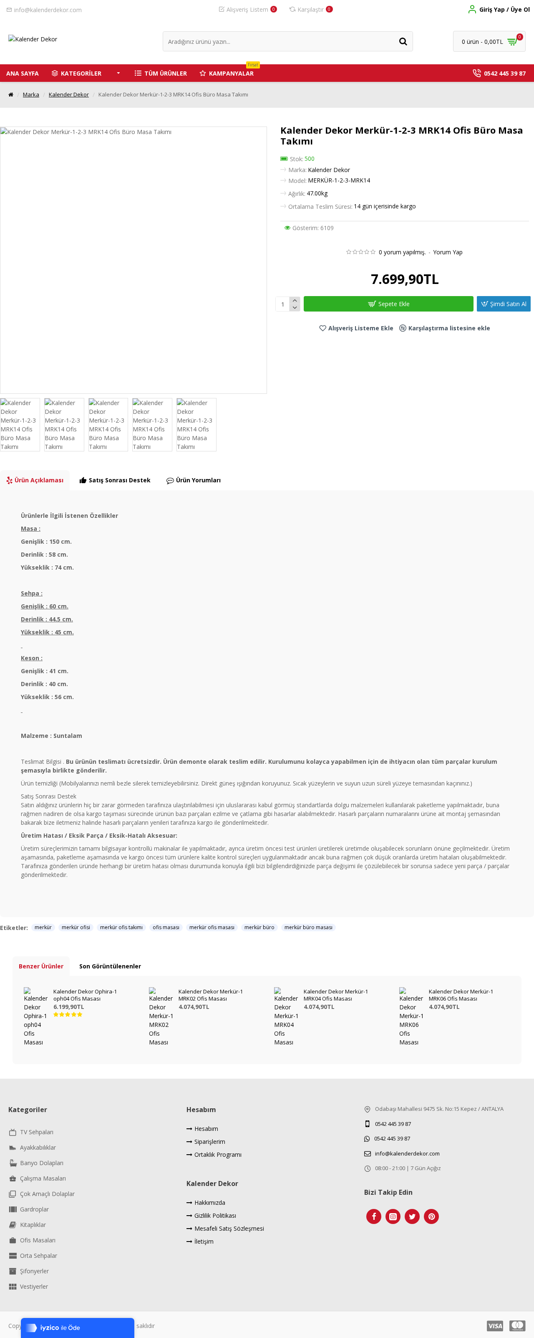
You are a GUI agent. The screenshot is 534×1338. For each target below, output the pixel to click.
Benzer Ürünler (41, 966)
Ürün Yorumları (198, 480)
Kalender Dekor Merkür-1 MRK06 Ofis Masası (461, 995)
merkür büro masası (308, 927)
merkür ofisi (76, 927)
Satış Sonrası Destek (120, 480)
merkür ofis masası (211, 927)
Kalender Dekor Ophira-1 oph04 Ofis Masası (85, 995)
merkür (43, 927)
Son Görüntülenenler (110, 966)
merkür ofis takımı (121, 927)
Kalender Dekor (69, 94)
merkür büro (259, 927)
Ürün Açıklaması (39, 480)
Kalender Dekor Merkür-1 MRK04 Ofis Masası (336, 995)
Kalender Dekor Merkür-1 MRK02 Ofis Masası (211, 995)
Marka (31, 94)
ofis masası (166, 927)
